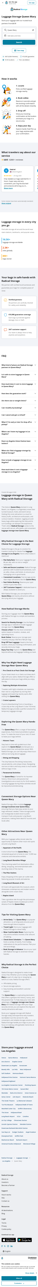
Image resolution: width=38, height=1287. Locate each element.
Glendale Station (25, 1124)
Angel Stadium (31, 1132)
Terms (4, 1223)
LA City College (7, 1120)
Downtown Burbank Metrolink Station (15, 1128)
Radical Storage (7, 1158)
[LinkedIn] (11, 1246)
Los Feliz (15, 1069)
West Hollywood (25, 1069)
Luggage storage (22, 1158)
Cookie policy (6, 1229)
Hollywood (23, 1058)
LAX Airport (16, 1097)
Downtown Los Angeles (9, 1065)
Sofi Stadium (6, 1073)
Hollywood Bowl (16, 1112)
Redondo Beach (28, 1097)
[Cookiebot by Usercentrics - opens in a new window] (28, 1258)
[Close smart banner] (3, 3)
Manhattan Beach (8, 1140)
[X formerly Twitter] (5, 1246)
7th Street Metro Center (10, 1089)
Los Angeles (6, 1161)
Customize (18, 1283)
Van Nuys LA (6, 1132)
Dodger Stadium (17, 1132)
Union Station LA (30, 1093)
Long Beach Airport (8, 1116)
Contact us (5, 1201)
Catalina (26, 1116)
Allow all (19, 1278)
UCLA (18, 1116)
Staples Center (17, 1062)
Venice (4, 1058)
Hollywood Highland (8, 1081)
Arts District (6, 1062)
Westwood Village (29, 1144)
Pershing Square (30, 1085)
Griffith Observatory (25, 1109)
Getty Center (6, 1097)
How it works (6, 1195)
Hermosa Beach (18, 1073)
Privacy (4, 1226)
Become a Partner (8, 1185)
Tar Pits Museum (7, 1105)
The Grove (5, 1112)
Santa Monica (13, 1058)
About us (5, 1179)
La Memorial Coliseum (24, 1101)
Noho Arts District (16, 1093)
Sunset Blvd (24, 1089)
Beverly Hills (6, 1069)
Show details (29, 1273)
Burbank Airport (21, 1140)
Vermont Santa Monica (28, 1077)
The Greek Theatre (8, 1101)
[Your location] (32, 30)
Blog (3, 1213)
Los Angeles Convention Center (12, 1085)
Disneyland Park (7, 1136)
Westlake (5, 1093)
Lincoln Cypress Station (10, 1124)
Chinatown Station (20, 1120)
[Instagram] (8, 1246)
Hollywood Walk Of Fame (24, 1105)
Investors (5, 1182)
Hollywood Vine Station (10, 1077)
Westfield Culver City (9, 1109)
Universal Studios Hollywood (11, 1144)
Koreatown (23, 1065)
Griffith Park (19, 1136)
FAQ (3, 1198)
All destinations (7, 1210)
